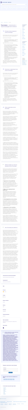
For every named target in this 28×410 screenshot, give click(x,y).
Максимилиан (24, 64)
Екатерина (24, 44)
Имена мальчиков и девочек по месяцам (19, 401)
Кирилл (23, 29)
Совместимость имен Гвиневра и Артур (8, 379)
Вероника (23, 49)
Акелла (4, 388)
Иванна (26, 61)
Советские (10, 404)
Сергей (23, 32)
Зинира (4, 394)
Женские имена (9, 401)
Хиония (4, 393)
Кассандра (23, 62)
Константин (23, 63)
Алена (23, 55)
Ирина (23, 52)
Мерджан (4, 387)
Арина (23, 46)
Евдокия (23, 61)
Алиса (23, 50)
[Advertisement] (14, 16)
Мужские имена (2, 401)
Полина (23, 47)
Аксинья (26, 60)
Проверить (10, 372)
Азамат (4, 389)
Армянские (6, 404)
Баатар (4, 390)
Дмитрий (23, 38)
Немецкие (2, 404)
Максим (23, 35)
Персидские (14, 404)
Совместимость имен (3, 402)
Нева (4, 392)
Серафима (4, 391)
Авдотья (23, 60)
